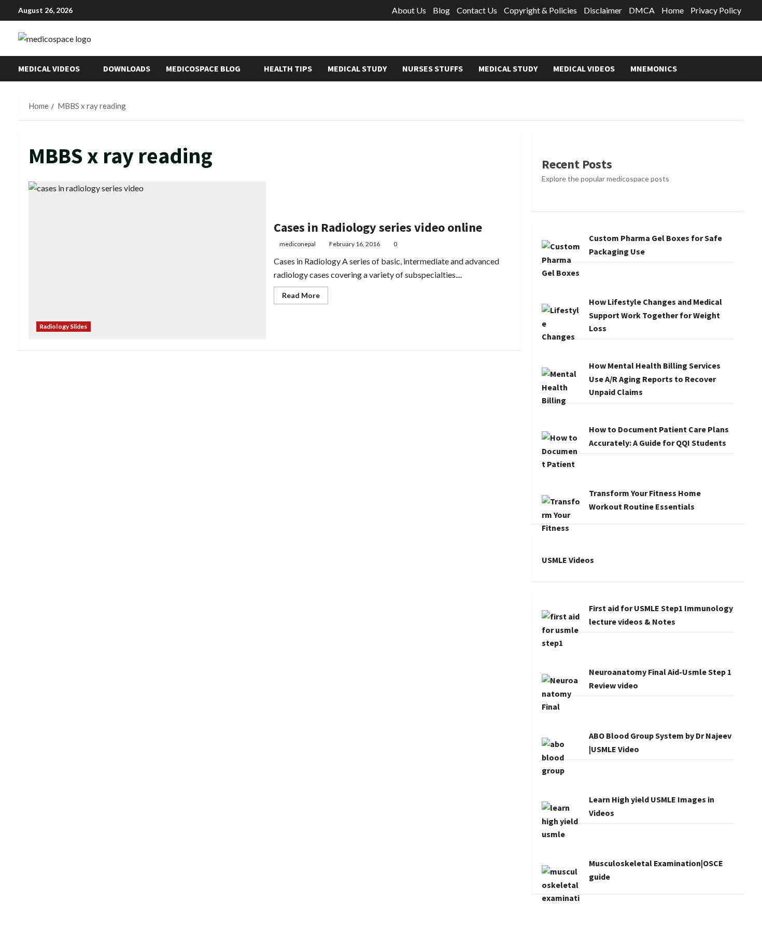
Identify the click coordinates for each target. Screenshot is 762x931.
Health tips (288, 68)
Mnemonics (653, 68)
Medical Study (357, 68)
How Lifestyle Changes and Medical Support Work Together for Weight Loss (655, 315)
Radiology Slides (63, 326)
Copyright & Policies (540, 10)
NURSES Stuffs (432, 68)
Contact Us (477, 10)
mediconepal (297, 244)
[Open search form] (741, 68)
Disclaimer (603, 10)
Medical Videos (49, 68)
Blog (441, 10)
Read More (305, 297)
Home (672, 10)
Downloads (126, 68)
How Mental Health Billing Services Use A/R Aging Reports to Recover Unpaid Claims (655, 378)
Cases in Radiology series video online (147, 260)
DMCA (642, 10)
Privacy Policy (715, 10)
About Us (409, 10)
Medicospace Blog (203, 68)
